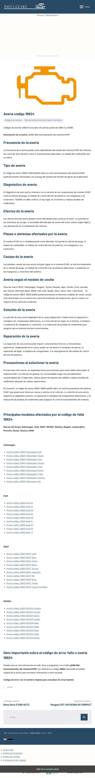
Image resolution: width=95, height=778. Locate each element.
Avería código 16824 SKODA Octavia (23, 608)
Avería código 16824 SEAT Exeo (21, 579)
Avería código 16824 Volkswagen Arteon (25, 470)
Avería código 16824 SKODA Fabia (22, 623)
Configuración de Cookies (14, 760)
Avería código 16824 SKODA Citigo (22, 634)
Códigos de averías (13, 120)
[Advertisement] (47, 35)
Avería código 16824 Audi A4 (19, 506)
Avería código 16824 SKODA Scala (22, 630)
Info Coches (35, 733)
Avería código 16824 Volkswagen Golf (23, 452)
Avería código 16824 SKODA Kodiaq (23, 619)
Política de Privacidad (12, 753)
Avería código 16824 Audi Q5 (19, 510)
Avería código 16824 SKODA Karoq (22, 616)
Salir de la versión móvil (47, 769)
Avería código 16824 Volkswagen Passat (25, 463)
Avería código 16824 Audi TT (19, 532)
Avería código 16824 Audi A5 (19, 529)
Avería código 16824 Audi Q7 (19, 525)
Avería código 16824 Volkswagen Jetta (24, 467)
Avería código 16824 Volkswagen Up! (23, 481)
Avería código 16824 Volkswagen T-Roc (24, 474)
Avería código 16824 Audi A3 (19, 503)
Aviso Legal (8, 750)
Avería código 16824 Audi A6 (19, 514)
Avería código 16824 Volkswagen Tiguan (25, 456)
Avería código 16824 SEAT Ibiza (21, 557)
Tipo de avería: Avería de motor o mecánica (43, 120)
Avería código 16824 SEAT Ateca (21, 565)
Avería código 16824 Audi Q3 (19, 518)
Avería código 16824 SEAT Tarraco (22, 568)
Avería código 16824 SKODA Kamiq (22, 638)
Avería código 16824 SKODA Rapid (22, 627)
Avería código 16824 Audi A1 (19, 521)
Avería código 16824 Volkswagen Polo (24, 459)
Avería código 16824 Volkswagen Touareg (25, 478)
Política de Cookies (11, 757)
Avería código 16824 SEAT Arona (21, 561)
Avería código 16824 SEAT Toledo (22, 583)
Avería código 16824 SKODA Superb (23, 612)
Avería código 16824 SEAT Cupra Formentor (27, 587)
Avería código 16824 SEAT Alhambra (23, 572)
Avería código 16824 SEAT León (21, 554)
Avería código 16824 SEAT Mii (20, 576)
